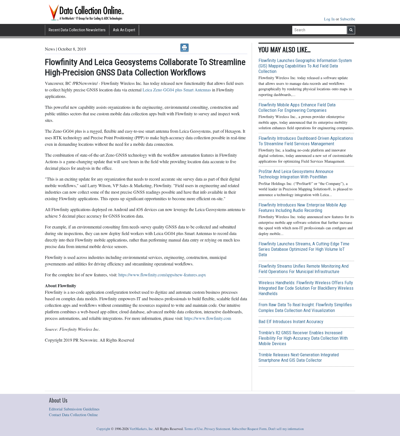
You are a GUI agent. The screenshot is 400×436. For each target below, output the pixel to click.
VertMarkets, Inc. (142, 428)
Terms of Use (193, 428)
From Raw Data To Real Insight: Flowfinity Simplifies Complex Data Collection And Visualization (305, 307)
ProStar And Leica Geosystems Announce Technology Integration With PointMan (296, 174)
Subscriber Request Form (249, 428)
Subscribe (347, 18)
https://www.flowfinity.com (207, 318)
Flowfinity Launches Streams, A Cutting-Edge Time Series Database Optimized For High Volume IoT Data (304, 249)
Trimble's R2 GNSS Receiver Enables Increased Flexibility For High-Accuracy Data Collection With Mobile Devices (303, 338)
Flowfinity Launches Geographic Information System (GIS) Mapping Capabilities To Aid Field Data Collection (305, 66)
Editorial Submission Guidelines (74, 409)
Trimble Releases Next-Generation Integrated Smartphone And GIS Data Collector (299, 357)
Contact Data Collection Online (73, 414)
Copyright (103, 428)
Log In (330, 18)
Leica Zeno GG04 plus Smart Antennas (177, 89)
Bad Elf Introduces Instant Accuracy (291, 321)
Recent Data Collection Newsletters (77, 29)
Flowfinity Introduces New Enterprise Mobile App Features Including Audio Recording (302, 207)
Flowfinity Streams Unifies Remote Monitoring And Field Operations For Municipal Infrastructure (304, 268)
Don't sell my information (286, 428)
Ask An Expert (124, 29)
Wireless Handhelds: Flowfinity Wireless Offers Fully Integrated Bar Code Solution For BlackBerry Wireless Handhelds (306, 288)
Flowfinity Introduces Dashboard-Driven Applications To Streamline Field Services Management (306, 140)
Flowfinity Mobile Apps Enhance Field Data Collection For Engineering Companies (297, 107)
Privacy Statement (217, 428)
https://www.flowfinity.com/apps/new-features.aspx (162, 274)
